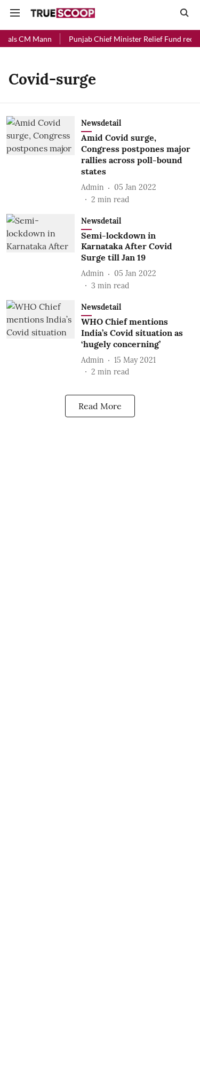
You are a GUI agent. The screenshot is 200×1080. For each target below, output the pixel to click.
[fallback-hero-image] (43, 160)
